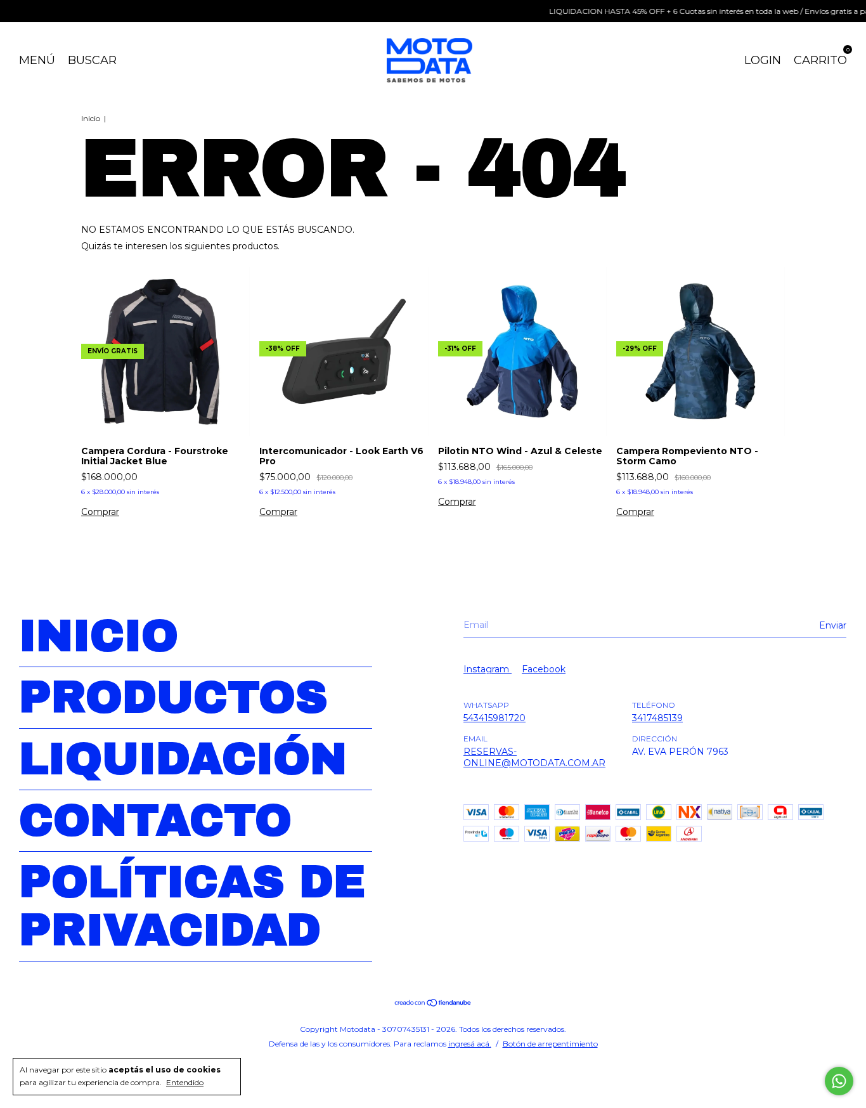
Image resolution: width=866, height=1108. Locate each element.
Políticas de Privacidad (192, 906)
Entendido (185, 1082)
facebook (543, 669)
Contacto (155, 821)
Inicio (90, 118)
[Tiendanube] (433, 1004)
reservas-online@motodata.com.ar (534, 757)
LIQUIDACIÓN (183, 759)
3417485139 (657, 718)
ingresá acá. (469, 1043)
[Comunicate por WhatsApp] (839, 1081)
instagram (487, 669)
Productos (173, 698)
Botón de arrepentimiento (550, 1043)
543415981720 (494, 718)
